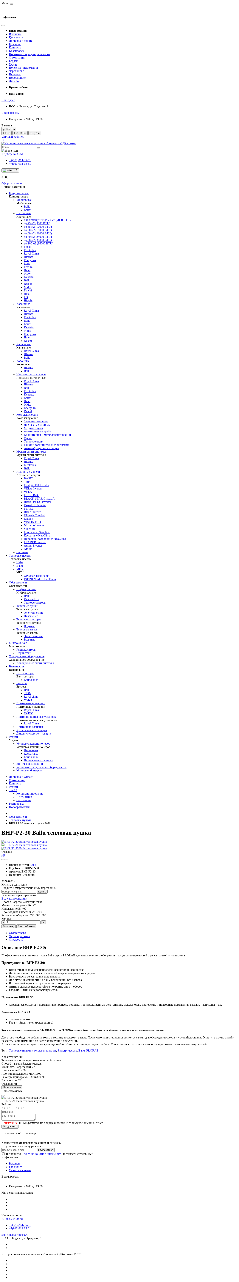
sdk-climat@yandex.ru (14, 1234)
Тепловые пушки (20, 820)
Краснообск (16, 50)
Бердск (13, 60)
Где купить (16, 37)
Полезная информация (23, 67)
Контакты (15, 47)
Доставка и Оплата (21, 776)
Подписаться (45, 1149)
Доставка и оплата (20, 40)
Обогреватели (18, 816)
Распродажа (16, 803)
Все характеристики (14, 898)
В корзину (8, 926)
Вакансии (15, 34)
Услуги (13, 786)
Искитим (15, 74)
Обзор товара (17, 932)
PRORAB (92, 1050)
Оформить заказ (11, 183)
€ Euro (6, 133)
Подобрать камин (20, 807)
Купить (42, 891)
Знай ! (13, 790)
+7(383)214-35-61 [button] (12, 1218)
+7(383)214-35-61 (20, 160)
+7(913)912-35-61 (20, 163)
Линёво (14, 81)
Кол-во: (6, 918)
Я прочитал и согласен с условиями (49, 1153)
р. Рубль (35, 133)
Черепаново (16, 71)
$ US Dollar (20, 133)
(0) (3, 855)
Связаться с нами (20, 1170)
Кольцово (15, 44)
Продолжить (10, 1126)
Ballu (33, 864)
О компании (17, 57)
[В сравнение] (6, 859)
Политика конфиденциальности (29, 54)
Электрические (67, 1050)
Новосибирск (17, 77)
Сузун (13, 64)
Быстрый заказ (26, 926)
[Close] (2, 1095)
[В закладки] (2, 859)
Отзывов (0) (16, 939)
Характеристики (19, 936)
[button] (8, 100)
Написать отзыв (12, 1087)
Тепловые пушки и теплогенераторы (32, 1050)
